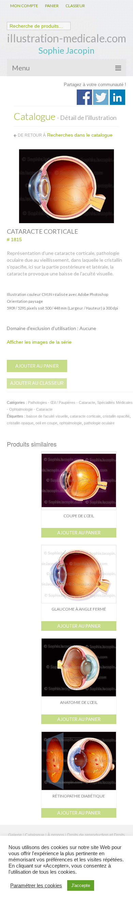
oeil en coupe (46, 423)
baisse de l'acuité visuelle (47, 416)
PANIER (52, 5)
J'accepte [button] (80, 885)
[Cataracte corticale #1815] (66, 186)
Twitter (100, 97)
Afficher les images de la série (39, 342)
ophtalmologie (70, 423)
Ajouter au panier (37, 366)
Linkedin (117, 97)
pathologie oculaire (99, 423)
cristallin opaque (20, 423)
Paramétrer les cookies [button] (36, 885)
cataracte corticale (85, 416)
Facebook (84, 97)
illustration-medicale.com (66, 38)
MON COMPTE (24, 5)
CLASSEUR (75, 5)
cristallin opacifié (116, 416)
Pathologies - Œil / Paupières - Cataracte (61, 402)
